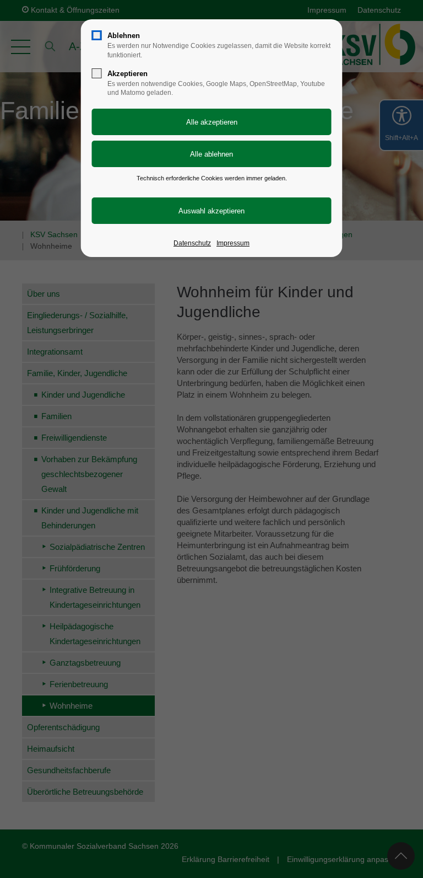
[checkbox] (97, 35)
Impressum (233, 243)
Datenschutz (192, 243)
